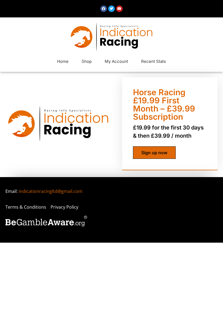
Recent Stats (153, 61)
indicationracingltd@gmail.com (50, 191)
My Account (116, 61)
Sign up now (154, 152)
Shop (87, 61)
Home (63, 61)
